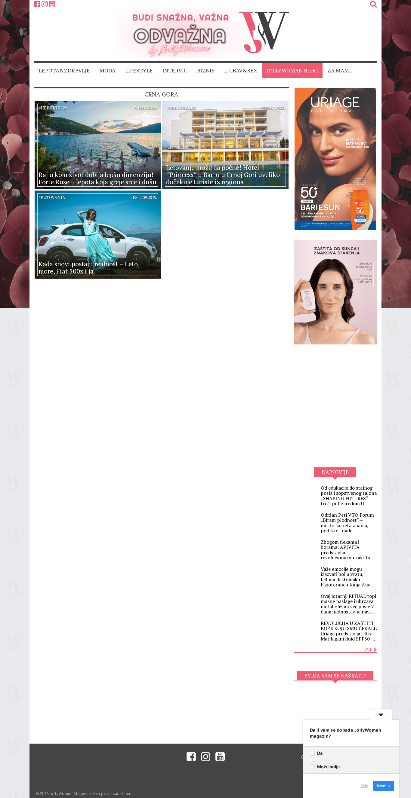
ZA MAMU (340, 70)
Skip (364, 785)
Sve (369, 650)
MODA (108, 70)
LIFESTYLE (139, 70)
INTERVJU (174, 70)
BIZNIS (206, 70)
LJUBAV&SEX (240, 70)
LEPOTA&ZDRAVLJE (64, 70)
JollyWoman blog (292, 70)
